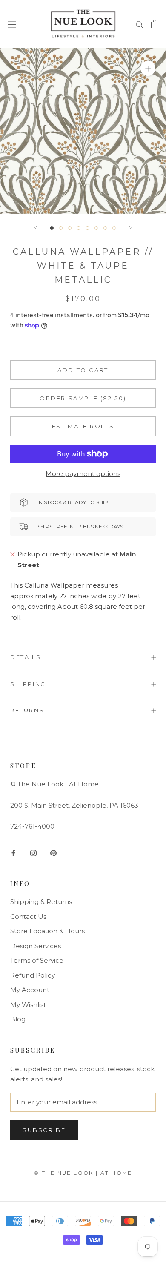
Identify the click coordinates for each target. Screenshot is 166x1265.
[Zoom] (147, 67)
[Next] (130, 227)
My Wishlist (28, 1005)
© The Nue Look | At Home (83, 1173)
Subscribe (44, 1130)
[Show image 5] (87, 228)
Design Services (35, 946)
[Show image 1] (52, 228)
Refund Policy (32, 975)
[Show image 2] (61, 228)
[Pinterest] (53, 852)
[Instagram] (33, 852)
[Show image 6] (96, 228)
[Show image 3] (70, 228)
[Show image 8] (114, 228)
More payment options (83, 474)
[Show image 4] (78, 228)
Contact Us (28, 916)
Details (25, 657)
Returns (27, 710)
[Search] (139, 24)
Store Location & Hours (47, 931)
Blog (18, 1019)
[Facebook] (13, 852)
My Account (29, 990)
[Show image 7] (105, 228)
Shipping (28, 683)
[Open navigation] (12, 24)
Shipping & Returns (41, 902)
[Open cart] (154, 24)
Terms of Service (36, 960)
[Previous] (35, 227)
